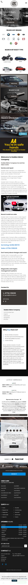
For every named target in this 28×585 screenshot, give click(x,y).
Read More (14, 446)
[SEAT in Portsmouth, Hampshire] (23, 39)
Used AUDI (3, 486)
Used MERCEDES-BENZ (6, 492)
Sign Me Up (14, 474)
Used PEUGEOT (17, 492)
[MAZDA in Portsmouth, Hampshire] (3, 39)
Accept (14, 580)
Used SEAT (16, 495)
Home (3, 507)
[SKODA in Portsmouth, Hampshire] (11, 43)
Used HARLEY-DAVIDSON (19, 488)
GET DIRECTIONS (5, 543)
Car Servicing (18, 510)
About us (4, 517)
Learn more (24, 578)
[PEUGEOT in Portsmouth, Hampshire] (13, 39)
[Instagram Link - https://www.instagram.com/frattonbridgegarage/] (6, 301)
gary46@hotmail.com (10, 295)
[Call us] (2, 2)
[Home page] (14, 3)
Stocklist (17, 507)
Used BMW (16, 486)
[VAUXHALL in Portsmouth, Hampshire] (16, 43)
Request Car (5, 510)
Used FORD (3, 488)
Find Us (16, 517)
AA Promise (17, 514)
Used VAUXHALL (17, 497)
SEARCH (23, 133)
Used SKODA (4, 497)
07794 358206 (10, 293)
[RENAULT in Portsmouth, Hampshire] (18, 39)
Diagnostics (5, 512)
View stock (14, 83)
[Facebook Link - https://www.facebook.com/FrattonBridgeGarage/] (4, 301)
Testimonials (5, 514)
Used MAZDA (17, 490)
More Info (14, 96)
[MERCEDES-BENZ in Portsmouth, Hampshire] (8, 39)
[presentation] (13, 451)
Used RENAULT (4, 495)
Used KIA (3, 490)
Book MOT (17, 512)
